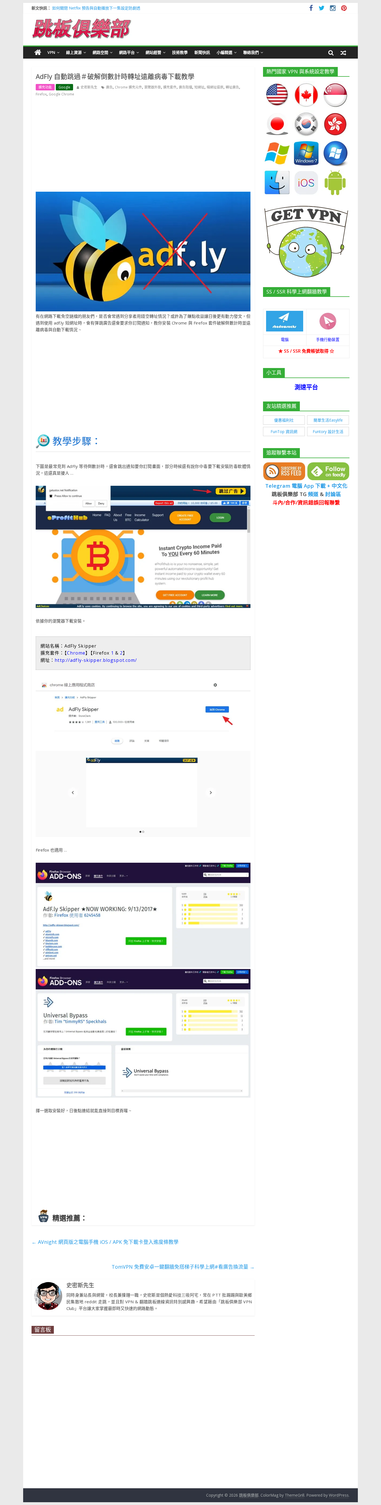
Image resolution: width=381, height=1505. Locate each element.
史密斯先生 (89, 87)
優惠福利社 (284, 420)
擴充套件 (170, 87)
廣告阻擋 (185, 87)
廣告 (109, 87)
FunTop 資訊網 (284, 431)
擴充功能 (45, 87)
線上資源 (74, 52)
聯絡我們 (251, 52)
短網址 (199, 87)
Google (64, 87)
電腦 (285, 339)
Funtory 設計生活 (328, 431)
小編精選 (224, 52)
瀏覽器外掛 (152, 87)
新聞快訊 (202, 52)
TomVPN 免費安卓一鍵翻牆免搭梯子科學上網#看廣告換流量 (183, 1266)
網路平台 (127, 52)
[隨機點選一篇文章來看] (343, 52)
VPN (51, 52)
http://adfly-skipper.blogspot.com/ (96, 660)
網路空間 (100, 52)
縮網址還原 (215, 87)
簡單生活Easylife (328, 420)
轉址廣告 (232, 87)
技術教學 (180, 52)
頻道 (313, 494)
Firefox (41, 94)
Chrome (76, 653)
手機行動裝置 (327, 339)
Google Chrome (61, 94)
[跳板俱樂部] (82, 19)
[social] (311, 8)
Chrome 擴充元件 (128, 87)
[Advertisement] (143, 144)
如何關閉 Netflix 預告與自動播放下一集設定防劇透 (96, 8)
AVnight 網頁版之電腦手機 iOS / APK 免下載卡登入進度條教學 (105, 1242)
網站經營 (153, 52)
